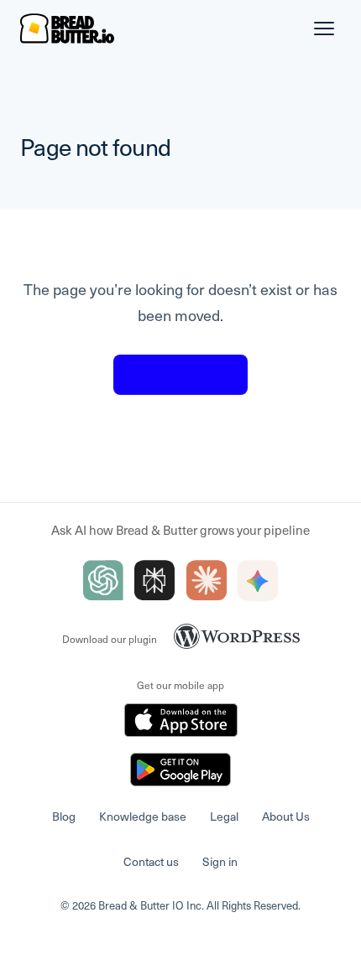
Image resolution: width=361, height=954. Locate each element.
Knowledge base (142, 816)
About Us (286, 816)
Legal (224, 816)
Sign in (220, 861)
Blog (64, 816)
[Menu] (324, 28)
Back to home (180, 374)
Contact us (151, 861)
